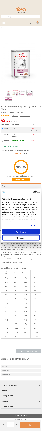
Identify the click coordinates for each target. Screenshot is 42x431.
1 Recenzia (15, 116)
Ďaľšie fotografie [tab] (7, 375)
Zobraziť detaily (30, 226)
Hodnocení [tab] (5, 371)
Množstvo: (9, 426)
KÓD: (17, 112)
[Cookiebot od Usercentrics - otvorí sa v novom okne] (31, 191)
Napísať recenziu (25, 116)
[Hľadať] (38, 16)
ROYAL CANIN (11, 112)
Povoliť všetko (21, 232)
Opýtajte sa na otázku (28, 351)
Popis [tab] (4, 186)
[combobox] (20, 16)
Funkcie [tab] (4, 367)
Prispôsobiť (20, 238)
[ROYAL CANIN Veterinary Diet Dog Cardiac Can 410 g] (21, 63)
